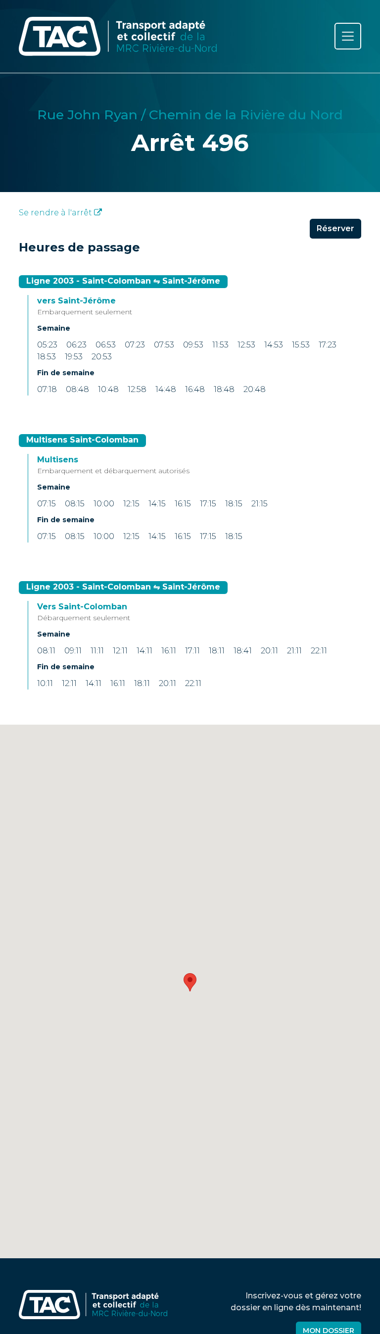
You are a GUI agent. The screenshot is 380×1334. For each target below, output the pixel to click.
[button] (190, 982)
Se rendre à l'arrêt (56, 212)
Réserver (335, 228)
